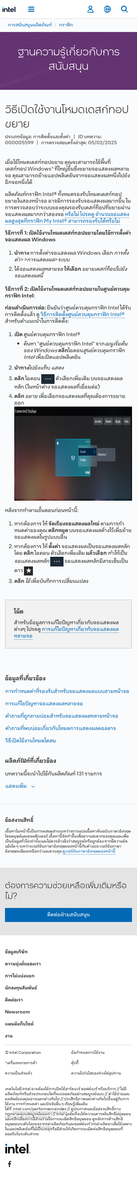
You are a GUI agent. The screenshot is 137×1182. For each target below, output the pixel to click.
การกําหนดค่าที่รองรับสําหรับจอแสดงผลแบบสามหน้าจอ (67, 691)
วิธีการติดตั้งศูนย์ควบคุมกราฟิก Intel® (83, 314)
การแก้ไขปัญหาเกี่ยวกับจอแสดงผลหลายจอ (66, 633)
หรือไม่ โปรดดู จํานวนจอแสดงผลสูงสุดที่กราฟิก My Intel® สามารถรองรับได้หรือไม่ (67, 218)
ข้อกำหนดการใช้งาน (88, 1052)
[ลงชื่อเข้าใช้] (90, 9)
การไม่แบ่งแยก (20, 976)
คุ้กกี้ (74, 1063)
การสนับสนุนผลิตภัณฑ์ (30, 25)
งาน (9, 1036)
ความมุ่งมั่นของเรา (23, 964)
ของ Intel (43, 1124)
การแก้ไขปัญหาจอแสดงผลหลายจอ (44, 704)
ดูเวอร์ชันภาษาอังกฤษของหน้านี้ (89, 851)
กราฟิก (66, 25)
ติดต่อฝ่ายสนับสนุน (68, 915)
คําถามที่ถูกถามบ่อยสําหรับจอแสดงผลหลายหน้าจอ (61, 716)
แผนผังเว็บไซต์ (19, 1024)
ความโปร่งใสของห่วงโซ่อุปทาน (96, 1073)
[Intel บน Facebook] (9, 1164)
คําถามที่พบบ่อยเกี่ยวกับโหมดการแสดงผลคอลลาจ (60, 728)
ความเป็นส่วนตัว (18, 1073)
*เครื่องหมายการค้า (21, 1063)
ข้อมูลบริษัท (16, 952)
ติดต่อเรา (14, 1000)
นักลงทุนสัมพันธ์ (21, 988)
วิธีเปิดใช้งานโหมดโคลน (30, 741)
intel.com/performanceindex (40, 1109)
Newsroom (17, 1012)
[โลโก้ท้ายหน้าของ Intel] (18, 1149)
